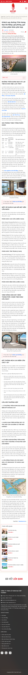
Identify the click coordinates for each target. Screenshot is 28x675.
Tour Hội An (4, 620)
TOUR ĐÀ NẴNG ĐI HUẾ (14, 544)
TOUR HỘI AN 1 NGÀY (13, 551)
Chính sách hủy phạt (6, 634)
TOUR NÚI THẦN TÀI (13, 558)
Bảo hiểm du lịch (5, 645)
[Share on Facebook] (25, 32)
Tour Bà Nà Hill (5, 622)
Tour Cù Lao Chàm (6, 624)
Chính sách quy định (6, 641)
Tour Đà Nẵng (5, 617)
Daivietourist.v (22, 521)
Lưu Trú (8, 16)
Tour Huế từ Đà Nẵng (6, 629)
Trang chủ (3, 16)
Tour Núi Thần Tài (6, 626)
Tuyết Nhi (6, 30)
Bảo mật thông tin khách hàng (8, 639)
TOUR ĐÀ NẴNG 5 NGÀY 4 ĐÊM (15, 564)
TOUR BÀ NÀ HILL (12, 530)
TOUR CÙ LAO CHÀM (13, 537)
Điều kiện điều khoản (6, 636)
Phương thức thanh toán (7, 648)
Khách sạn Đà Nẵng (10, 31)
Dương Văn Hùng (12, 33)
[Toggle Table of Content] (23, 78)
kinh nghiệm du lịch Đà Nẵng (11, 170)
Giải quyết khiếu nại (6, 643)
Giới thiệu (4, 615)
